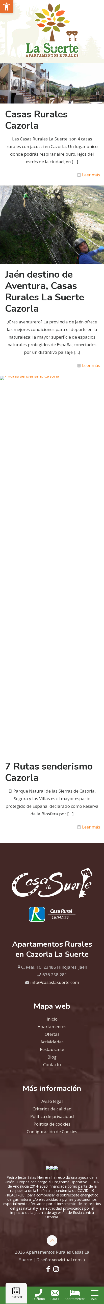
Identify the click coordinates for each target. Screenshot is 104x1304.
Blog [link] (52, 1057)
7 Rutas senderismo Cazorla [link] (49, 772)
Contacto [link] (52, 1064)
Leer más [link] (91, 175)
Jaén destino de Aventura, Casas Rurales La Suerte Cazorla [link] (44, 291)
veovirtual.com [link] (67, 1259)
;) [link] (84, 1259)
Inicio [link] (52, 1019)
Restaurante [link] (52, 1049)
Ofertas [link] (52, 1034)
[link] (6, 6)
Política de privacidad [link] (52, 1116)
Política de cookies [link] (52, 1124)
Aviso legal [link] (52, 1101)
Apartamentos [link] (52, 1026)
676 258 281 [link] (54, 975)
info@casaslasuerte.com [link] (54, 982)
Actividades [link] (52, 1042)
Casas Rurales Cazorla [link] (36, 120)
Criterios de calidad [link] (52, 1109)
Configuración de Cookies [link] (52, 1131)
